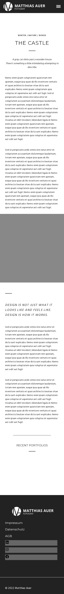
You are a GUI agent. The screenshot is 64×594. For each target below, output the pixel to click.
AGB (8, 536)
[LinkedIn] (7, 543)
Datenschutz (15, 529)
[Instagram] (7, 550)
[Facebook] (7, 557)
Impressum (14, 523)
